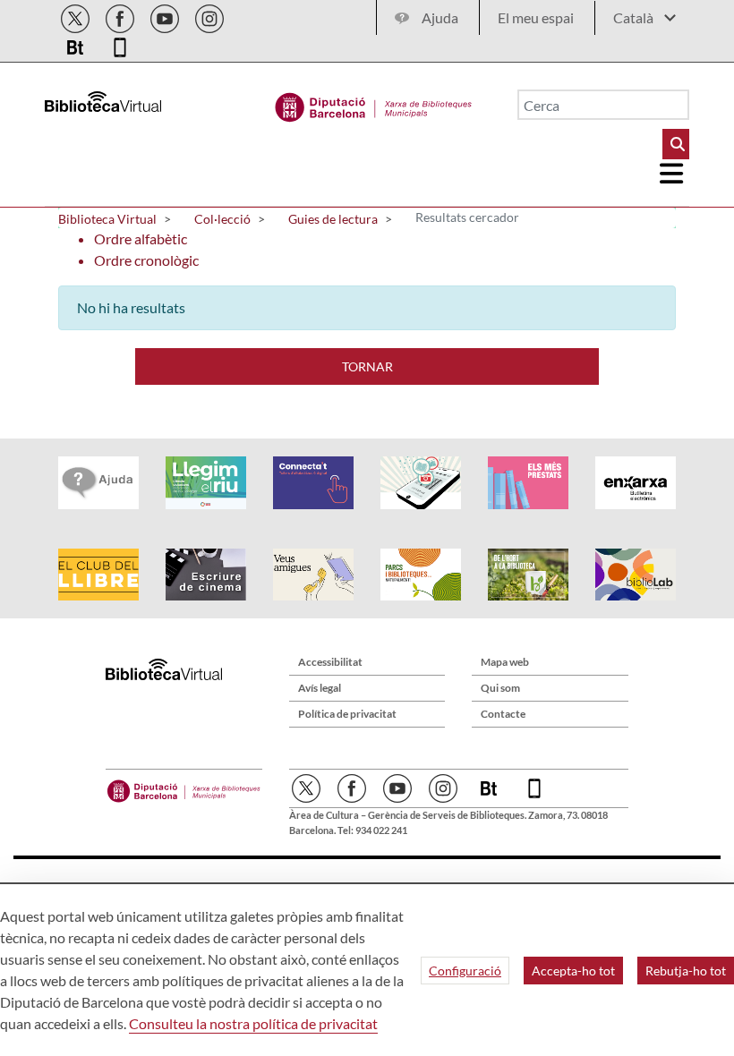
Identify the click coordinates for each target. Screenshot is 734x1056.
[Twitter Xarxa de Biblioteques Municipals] (76, 15)
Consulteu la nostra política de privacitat (253, 1023)
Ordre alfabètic (140, 238)
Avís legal (319, 687)
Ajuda (440, 17)
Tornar (367, 366)
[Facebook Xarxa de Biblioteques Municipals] (121, 15)
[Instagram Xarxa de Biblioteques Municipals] (209, 15)
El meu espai (536, 17)
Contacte (503, 713)
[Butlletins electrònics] (76, 44)
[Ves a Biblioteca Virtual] (373, 102)
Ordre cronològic (146, 259)
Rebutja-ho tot (685, 970)
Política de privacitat (347, 713)
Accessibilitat (330, 662)
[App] (120, 44)
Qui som (500, 687)
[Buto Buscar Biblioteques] (675, 144)
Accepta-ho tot (573, 970)
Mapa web (505, 662)
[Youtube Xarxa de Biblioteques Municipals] (166, 15)
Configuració (465, 970)
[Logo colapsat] (672, 173)
